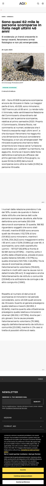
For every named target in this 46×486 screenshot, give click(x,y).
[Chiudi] (42, 436)
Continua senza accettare (23, 476)
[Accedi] (43, 3)
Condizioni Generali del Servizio (16, 408)
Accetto (23, 470)
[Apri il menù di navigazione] (3, 3)
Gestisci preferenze (23, 482)
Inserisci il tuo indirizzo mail (14, 397)
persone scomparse (10, 87)
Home (3, 16)
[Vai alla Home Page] (23, 3)
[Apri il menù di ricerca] (38, 3)
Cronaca (10, 16)
